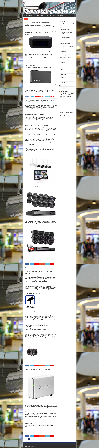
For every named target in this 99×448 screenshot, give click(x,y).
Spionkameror (38, 24)
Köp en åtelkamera (31, 329)
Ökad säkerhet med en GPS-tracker (65, 41)
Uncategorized (63, 82)
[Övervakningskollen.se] (49, 8)
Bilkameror (62, 69)
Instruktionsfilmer (63, 74)
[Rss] (69, 1)
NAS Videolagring (63, 77)
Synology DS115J (34, 433)
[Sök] (75, 1)
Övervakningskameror (34, 101)
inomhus (34, 109)
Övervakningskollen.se (64, 91)
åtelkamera (45, 271)
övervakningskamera (36, 405)
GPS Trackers (63, 72)
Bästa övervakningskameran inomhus (65, 55)
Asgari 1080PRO (39, 148)
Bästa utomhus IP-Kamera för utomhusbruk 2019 (67, 46)
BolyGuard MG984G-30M (28, 342)
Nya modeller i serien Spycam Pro (65, 62)
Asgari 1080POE (45, 148)
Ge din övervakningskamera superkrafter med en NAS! (38, 369)
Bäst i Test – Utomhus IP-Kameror (50, 15)
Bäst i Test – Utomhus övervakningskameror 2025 (67, 23)
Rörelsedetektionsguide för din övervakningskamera (35, 18)
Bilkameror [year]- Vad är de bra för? (65, 27)
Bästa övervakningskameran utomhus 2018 (66, 37)
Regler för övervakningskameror (28, 15)
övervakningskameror (36, 413)
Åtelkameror (33, 269)
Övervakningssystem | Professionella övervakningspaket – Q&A (40, 100)
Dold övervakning (33, 24)
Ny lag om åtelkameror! (59, 15)
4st (25, 221)
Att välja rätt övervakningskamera (39, 15)
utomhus (38, 109)
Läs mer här (26, 63)
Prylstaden (43, 335)
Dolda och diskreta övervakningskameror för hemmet (37, 22)
